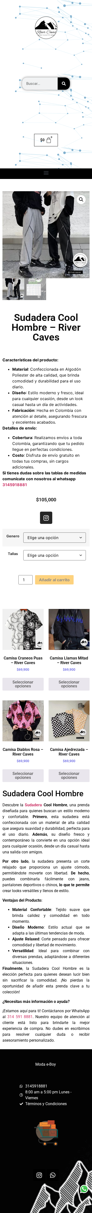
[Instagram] (46, 518)
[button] (46, 172)
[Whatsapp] (53, 1175)
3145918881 (14, 484)
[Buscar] (64, 83)
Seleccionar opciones (23, 684)
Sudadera (33, 805)
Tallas (13, 554)
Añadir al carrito (54, 579)
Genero (12, 536)
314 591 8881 (20, 1016)
